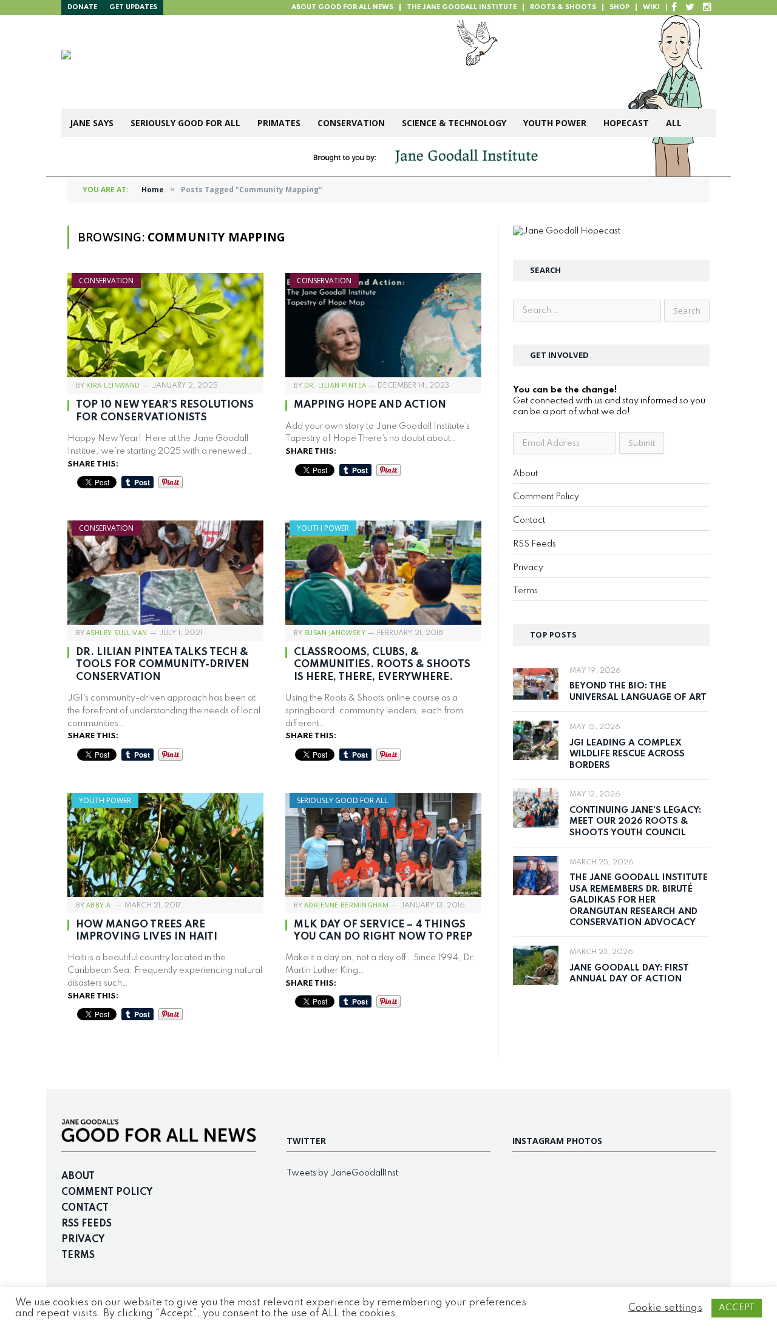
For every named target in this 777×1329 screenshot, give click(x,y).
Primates (278, 123)
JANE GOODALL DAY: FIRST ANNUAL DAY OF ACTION (629, 974)
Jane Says (92, 123)
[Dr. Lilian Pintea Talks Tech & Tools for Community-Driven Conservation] (165, 572)
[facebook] (674, 7)
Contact (529, 520)
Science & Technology (454, 123)
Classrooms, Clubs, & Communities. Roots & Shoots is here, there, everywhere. (382, 664)
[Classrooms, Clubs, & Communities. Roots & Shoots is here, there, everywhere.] (383, 572)
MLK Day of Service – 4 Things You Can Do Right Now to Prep (383, 931)
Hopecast (626, 123)
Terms (525, 591)
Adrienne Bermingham (346, 904)
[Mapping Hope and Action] (383, 325)
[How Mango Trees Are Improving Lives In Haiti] (165, 845)
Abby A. (99, 904)
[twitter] (690, 7)
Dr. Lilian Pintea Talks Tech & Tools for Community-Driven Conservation (162, 664)
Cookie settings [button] (665, 1308)
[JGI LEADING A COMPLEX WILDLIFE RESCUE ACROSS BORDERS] (535, 740)
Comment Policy (546, 497)
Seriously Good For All (185, 123)
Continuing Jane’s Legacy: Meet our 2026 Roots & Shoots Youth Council (635, 821)
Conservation (351, 123)
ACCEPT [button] (737, 1308)
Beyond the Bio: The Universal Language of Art (638, 692)
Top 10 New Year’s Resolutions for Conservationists (165, 411)
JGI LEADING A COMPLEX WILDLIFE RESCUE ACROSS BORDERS (627, 754)
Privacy (528, 568)
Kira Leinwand (113, 384)
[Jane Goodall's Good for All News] (249, 62)
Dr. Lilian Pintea (335, 384)
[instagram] (707, 7)
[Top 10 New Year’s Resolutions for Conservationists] (165, 325)
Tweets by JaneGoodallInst (342, 1173)
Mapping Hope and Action (372, 405)
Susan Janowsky (334, 632)
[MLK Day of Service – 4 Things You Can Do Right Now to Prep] (383, 845)
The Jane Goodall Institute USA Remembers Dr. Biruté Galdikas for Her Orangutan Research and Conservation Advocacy (638, 900)
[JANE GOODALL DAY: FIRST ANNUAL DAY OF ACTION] (535, 965)
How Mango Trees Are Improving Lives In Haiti (146, 931)
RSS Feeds (534, 544)
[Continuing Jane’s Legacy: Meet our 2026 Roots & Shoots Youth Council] (535, 807)
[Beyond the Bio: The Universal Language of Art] (535, 684)
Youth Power (554, 123)
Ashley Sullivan (117, 632)
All (674, 123)
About (525, 473)
